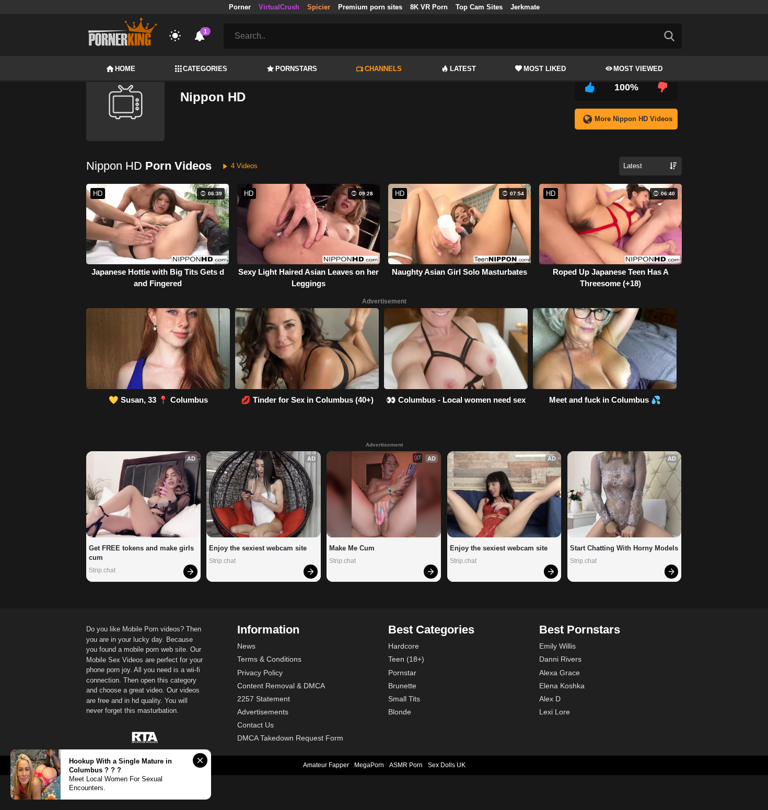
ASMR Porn (406, 765)
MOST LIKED (544, 69)
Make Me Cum (352, 548)
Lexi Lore (554, 712)
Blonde (399, 712)
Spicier (318, 7)
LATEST (463, 69)
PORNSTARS (296, 69)
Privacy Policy (260, 672)
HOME (125, 69)
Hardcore (403, 646)
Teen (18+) (406, 659)
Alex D (550, 699)
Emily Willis (557, 646)
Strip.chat (102, 570)
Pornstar (402, 672)
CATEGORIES (205, 69)
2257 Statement (263, 699)
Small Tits (404, 699)
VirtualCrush (279, 7)
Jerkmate (525, 7)
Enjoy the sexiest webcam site (258, 548)
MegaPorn (369, 765)
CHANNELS (383, 69)
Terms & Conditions (269, 659)
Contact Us (255, 725)
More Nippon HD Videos (633, 119)
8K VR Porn (429, 7)
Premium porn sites (370, 7)
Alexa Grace (559, 672)
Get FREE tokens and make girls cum (142, 552)
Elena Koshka (562, 686)
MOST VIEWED (637, 69)
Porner (240, 7)
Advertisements (262, 712)
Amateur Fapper (326, 765)
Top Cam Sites (479, 7)
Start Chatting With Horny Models (624, 548)
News (246, 646)
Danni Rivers (560, 659)
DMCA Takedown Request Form (290, 738)
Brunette (402, 686)
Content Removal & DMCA (281, 686)
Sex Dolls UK (447, 765)
